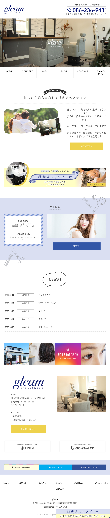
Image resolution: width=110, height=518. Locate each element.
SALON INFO (101, 72)
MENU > (77, 246)
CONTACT (82, 71)
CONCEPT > (86, 146)
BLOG (64, 71)
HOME (9, 71)
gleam (55, 499)
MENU (45, 71)
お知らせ (60, 489)
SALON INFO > (28, 429)
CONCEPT (27, 71)
